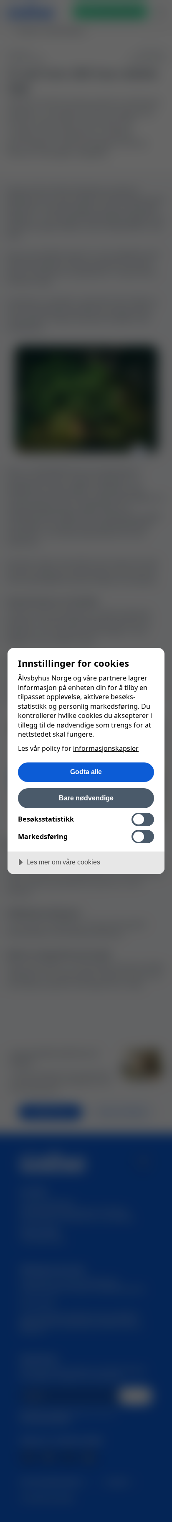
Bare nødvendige (86, 798)
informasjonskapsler (106, 748)
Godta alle (86, 771)
